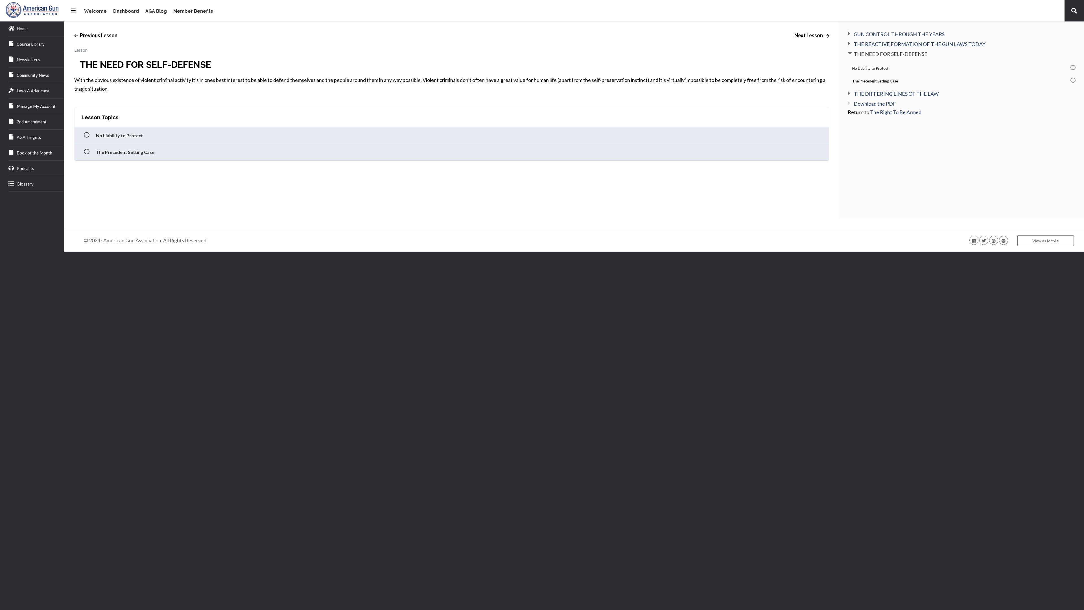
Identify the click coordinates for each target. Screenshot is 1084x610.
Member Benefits (193, 11)
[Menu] (73, 10)
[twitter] (983, 240)
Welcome (95, 11)
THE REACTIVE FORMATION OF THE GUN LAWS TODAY (919, 44)
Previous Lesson (98, 35)
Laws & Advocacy (33, 90)
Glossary (25, 183)
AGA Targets (29, 137)
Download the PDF (875, 104)
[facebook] (973, 240)
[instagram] (993, 240)
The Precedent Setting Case (125, 152)
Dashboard (126, 11)
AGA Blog (156, 11)
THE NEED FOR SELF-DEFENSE (890, 54)
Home (22, 28)
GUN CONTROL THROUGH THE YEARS (899, 34)
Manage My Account (36, 106)
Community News (33, 75)
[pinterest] (1003, 240)
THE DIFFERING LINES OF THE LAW (896, 94)
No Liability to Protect (119, 135)
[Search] (1074, 10)
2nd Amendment (32, 121)
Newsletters (28, 59)
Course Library (31, 44)
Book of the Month (34, 152)
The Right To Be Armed (895, 112)
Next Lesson (809, 35)
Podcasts (25, 168)
